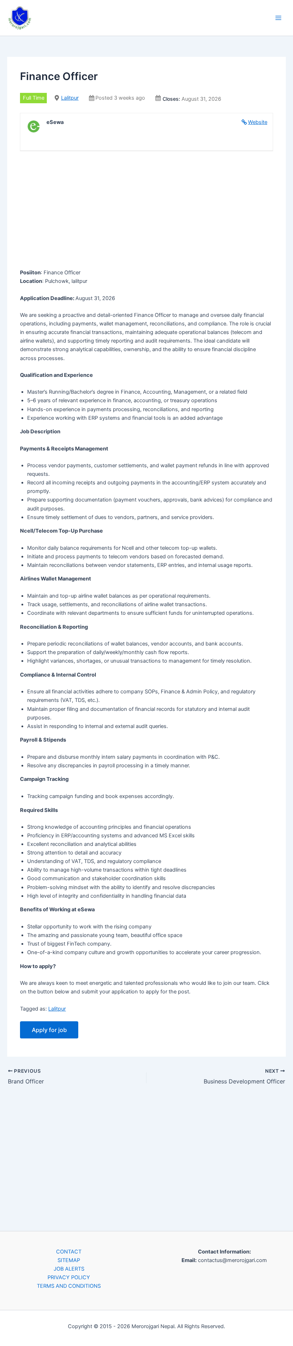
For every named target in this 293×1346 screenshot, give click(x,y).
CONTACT (68, 1251)
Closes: (171, 99)
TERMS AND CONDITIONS (69, 1286)
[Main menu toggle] (278, 17)
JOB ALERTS (69, 1269)
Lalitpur (70, 98)
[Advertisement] (146, 211)
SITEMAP (69, 1260)
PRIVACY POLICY (69, 1277)
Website (257, 122)
